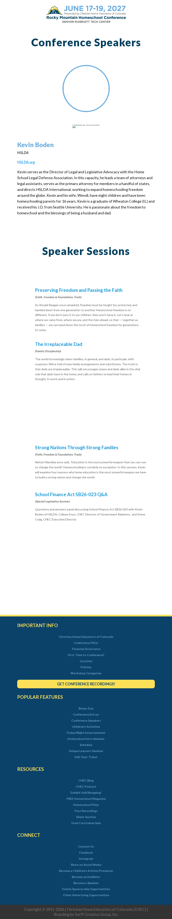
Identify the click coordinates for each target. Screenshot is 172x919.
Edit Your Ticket (86, 757)
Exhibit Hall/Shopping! (86, 792)
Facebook (86, 852)
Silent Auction (86, 817)
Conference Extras (86, 714)
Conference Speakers (86, 720)
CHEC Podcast (86, 786)
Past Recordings (86, 811)
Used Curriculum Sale (86, 823)
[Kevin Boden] (86, 110)
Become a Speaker (86, 883)
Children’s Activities (86, 726)
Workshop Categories (86, 673)
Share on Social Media (86, 864)
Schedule (86, 745)
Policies (86, 667)
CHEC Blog (86, 780)
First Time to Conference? (86, 655)
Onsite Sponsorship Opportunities (86, 889)
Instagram (86, 858)
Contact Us (86, 846)
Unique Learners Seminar (86, 751)
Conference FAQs (86, 643)
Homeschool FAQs (86, 804)
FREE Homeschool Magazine (86, 798)
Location (86, 661)
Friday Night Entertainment (86, 732)
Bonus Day (86, 708)
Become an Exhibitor (86, 877)
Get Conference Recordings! (86, 684)
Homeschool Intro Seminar (86, 738)
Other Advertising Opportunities (86, 895)
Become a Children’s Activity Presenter (86, 870)
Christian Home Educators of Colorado (86, 636)
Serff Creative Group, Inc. (96, 914)
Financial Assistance (86, 649)
